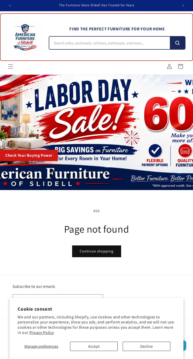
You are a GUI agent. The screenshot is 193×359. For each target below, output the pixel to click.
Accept (94, 346)
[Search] (177, 43)
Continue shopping (97, 251)
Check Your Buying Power (29, 155)
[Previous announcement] (9, 5)
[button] (10, 66)
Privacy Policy (41, 332)
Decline (146, 346)
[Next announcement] (183, 5)
